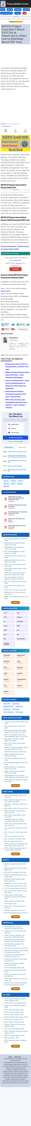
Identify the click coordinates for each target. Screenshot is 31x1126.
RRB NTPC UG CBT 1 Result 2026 (15, 883)
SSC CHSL (13, 481)
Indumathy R (7, 126)
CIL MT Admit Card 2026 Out (14, 836)
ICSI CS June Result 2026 (15, 466)
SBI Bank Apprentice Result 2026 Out (17, 470)
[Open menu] (10, 9)
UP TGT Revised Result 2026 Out (15, 888)
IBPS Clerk (6, 483)
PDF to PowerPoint (8, 712)
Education (18, 13)
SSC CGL (6, 481)
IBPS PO (21, 481)
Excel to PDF (16, 703)
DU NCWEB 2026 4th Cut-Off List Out (17, 461)
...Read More (12, 349)
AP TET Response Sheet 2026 (14, 967)
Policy (10, 1057)
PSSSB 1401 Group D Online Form (15, 752)
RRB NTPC (6, 486)
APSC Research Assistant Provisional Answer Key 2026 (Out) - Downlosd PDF (15, 394)
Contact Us (17, 1057)
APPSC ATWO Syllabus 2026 (14, 1012)
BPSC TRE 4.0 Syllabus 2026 (14, 1010)
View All (15, 602)
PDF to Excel (16, 709)
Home (2, 9)
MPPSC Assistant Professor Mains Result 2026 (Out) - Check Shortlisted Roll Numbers (17, 375)
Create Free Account (15, 437)
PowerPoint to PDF (8, 706)
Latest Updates (9, 447)
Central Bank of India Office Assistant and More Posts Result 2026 (15, 896)
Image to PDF (19, 706)
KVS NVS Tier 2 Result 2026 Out (15, 872)
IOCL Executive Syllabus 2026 (14, 1029)
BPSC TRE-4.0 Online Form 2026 (15, 590)
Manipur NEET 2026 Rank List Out (17, 451)
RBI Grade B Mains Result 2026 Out (16, 913)
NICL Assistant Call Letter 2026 (14, 839)
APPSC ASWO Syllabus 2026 (14, 1014)
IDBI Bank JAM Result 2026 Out (14, 910)
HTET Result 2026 (10, 903)
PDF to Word (7, 709)
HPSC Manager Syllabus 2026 (14, 1035)
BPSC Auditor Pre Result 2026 (14, 901)
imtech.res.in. (6, 291)
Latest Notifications (6, 13)
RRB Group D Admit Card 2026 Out (16, 808)
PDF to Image (19, 712)
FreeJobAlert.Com (18, 3)
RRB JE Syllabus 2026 (11, 1038)
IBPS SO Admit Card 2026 (13, 841)
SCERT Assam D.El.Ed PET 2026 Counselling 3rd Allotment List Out (17, 456)
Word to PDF (7, 703)
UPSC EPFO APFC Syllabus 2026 (15, 1003)
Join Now (15, 269)
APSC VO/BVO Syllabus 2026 (14, 1022)
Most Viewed (22, 447)
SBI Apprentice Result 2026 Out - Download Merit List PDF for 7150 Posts (17, 366)
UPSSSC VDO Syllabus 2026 (13, 1019)
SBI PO (13, 483)
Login (24, 13)
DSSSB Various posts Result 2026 (15, 886)
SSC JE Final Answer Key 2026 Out (16, 948)
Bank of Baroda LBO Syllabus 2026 (16, 1017)
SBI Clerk (20, 483)
